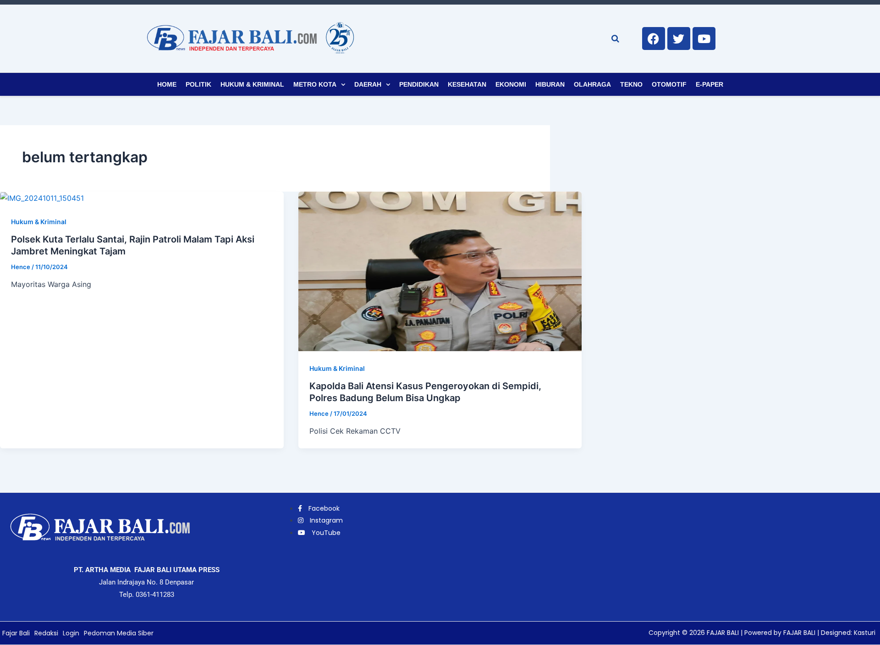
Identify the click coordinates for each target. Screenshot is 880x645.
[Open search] (615, 38)
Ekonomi (510, 84)
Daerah (367, 84)
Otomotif (669, 84)
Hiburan (550, 84)
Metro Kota (314, 84)
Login (71, 633)
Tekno (631, 84)
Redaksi (46, 633)
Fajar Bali (16, 633)
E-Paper (709, 84)
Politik (198, 84)
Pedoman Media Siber (119, 633)
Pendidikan (419, 84)
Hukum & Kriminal (252, 84)
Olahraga (592, 84)
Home (166, 84)
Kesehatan (467, 84)
